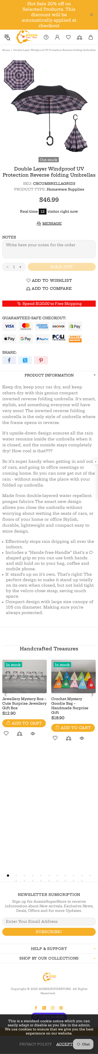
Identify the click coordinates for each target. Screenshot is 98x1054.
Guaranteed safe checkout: (34, 318)
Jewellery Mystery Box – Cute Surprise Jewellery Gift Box (24, 703)
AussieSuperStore (26, 37)
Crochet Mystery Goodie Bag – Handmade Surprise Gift (69, 706)
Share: (9, 352)
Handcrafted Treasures (49, 648)
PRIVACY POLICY (35, 1044)
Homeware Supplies (65, 189)
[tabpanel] (24, 703)
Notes (9, 237)
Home (6, 50)
